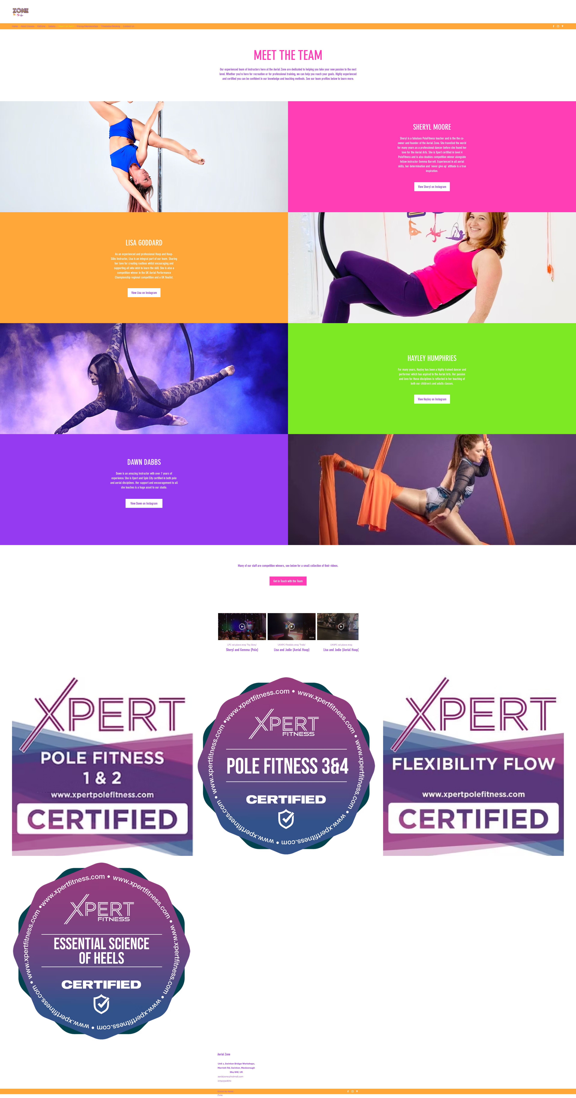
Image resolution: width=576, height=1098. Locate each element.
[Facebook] (553, 26)
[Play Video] (242, 627)
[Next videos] (354, 625)
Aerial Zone (224, 1054)
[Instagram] (558, 26)
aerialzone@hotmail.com (230, 1076)
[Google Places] (562, 26)
